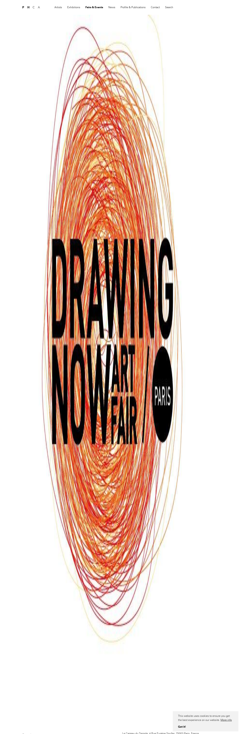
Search (169, 7)
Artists (58, 7)
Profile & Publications (133, 7)
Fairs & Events (94, 7)
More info (226, 720)
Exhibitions (73, 7)
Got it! (182, 726)
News (111, 7)
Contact (155, 7)
